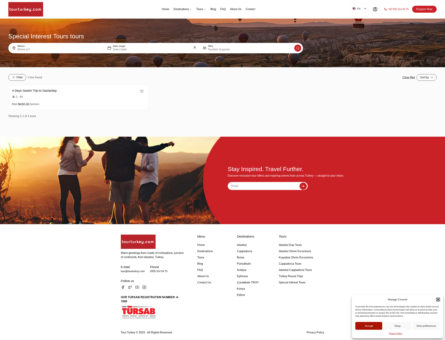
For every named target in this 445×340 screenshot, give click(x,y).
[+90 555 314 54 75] (385, 9)
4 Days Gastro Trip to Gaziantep (34, 90)
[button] (438, 299)
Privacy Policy (395, 333)
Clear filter (408, 77)
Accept (369, 325)
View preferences (426, 325)
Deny (398, 325)
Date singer (119, 46)
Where (21, 46)
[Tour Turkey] (25, 9)
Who (210, 46)
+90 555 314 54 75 (398, 9)
